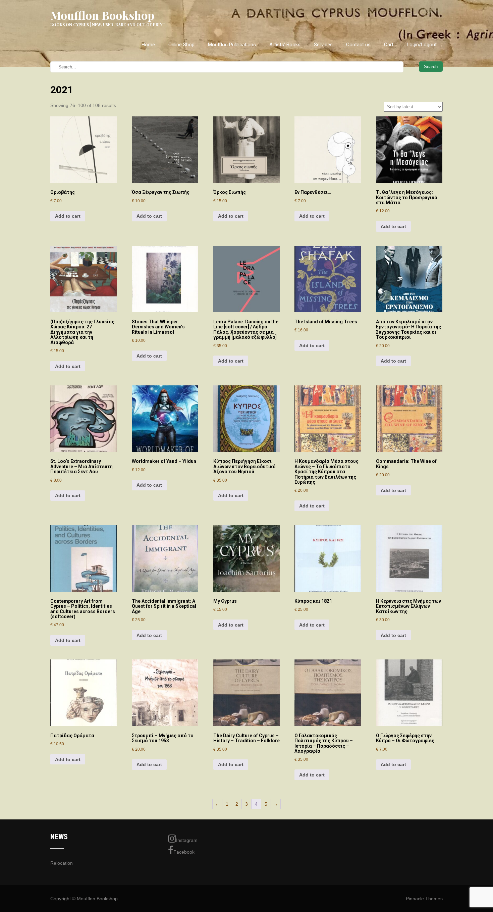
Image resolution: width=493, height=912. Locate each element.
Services (323, 45)
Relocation (61, 863)
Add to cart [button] (67, 216)
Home (148, 45)
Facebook (184, 852)
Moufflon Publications (232, 45)
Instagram (187, 840)
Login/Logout (422, 45)
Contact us (358, 45)
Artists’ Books (284, 45)
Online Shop (181, 45)
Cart (388, 45)
